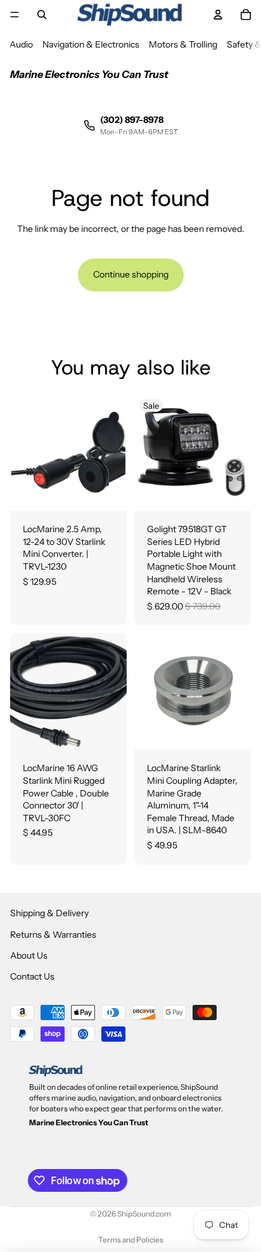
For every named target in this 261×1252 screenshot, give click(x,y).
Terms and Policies (130, 1239)
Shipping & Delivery (49, 913)
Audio (21, 44)
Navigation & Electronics (90, 44)
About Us (29, 955)
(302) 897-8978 (131, 119)
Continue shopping (131, 274)
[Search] (42, 15)
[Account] (218, 15)
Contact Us (32, 977)
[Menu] (14, 14)
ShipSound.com (144, 1213)
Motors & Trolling (183, 44)
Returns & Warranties (53, 934)
